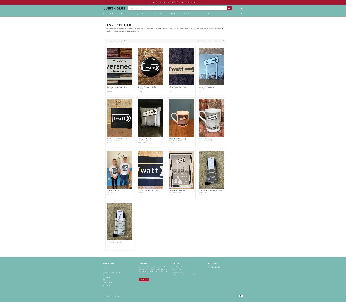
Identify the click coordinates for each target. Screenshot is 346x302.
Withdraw (106, 285)
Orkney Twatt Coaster (206, 87)
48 (209, 41)
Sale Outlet (185, 14)
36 (206, 41)
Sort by (109, 41)
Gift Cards (174, 14)
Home (105, 14)
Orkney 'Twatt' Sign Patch (178, 87)
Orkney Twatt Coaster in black (117, 139)
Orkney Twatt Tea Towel (177, 190)
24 (204, 41)
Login (241, 14)
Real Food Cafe (177, 267)
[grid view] (221, 41)
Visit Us (207, 14)
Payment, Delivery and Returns (113, 272)
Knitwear (113, 14)
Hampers (164, 14)
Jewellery (134, 14)
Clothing (124, 14)
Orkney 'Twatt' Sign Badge (147, 87)
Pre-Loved (197, 14)
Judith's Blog (107, 282)
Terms (105, 275)
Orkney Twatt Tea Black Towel (148, 190)
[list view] (224, 41)
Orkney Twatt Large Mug (177, 139)
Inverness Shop (177, 272)
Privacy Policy (107, 277)
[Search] (229, 8)
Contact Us (107, 269)
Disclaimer (106, 280)
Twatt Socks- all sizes (114, 242)
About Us (106, 267)
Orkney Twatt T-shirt (114, 190)
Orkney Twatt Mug (205, 139)
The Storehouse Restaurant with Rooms (185, 275)
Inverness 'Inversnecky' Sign (117, 87)
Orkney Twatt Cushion (146, 139)
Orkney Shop (176, 269)
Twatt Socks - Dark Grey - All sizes (211, 190)
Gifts (155, 14)
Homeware (145, 14)
